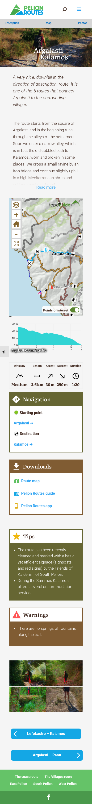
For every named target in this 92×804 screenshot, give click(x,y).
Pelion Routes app (36, 506)
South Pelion (43, 784)
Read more (46, 187)
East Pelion (18, 784)
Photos (82, 23)
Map (48, 23)
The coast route (26, 777)
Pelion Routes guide (38, 493)
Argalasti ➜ (23, 423)
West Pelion (68, 784)
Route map (30, 481)
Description (12, 23)
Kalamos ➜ (23, 444)
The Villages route (58, 777)
